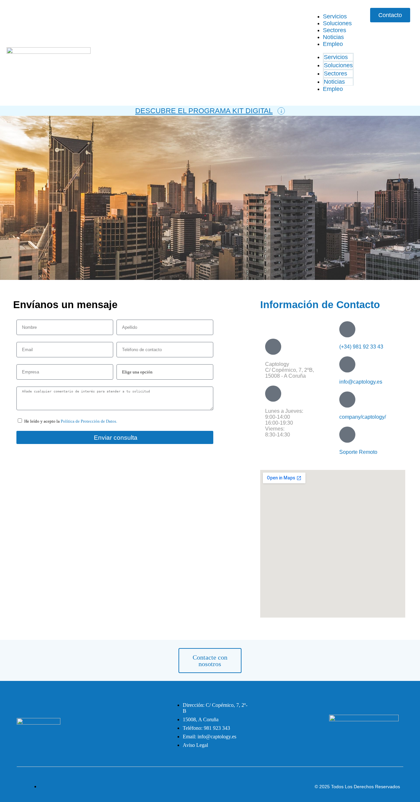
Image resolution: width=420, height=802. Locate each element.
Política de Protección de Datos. (89, 421)
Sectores (334, 30)
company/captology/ (362, 417)
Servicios (335, 16)
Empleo (333, 44)
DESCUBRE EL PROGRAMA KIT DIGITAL (204, 111)
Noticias (333, 37)
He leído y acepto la (70, 421)
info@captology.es (360, 382)
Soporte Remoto (358, 452)
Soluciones (337, 23)
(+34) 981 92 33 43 (361, 346)
